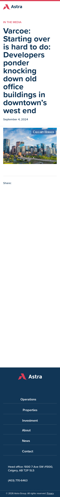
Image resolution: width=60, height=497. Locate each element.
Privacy (50, 493)
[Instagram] (30, 385)
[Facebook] (22, 385)
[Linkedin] (38, 385)
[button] (6, 190)
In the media (12, 22)
